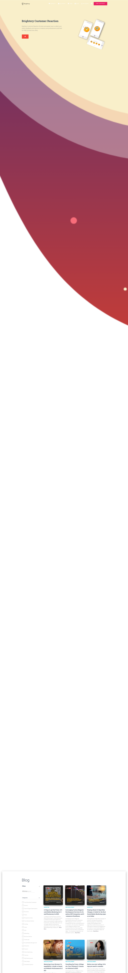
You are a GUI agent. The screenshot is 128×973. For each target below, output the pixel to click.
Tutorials (26, 955)
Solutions (61, 3)
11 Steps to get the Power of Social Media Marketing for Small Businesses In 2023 (53, 912)
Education (26, 945)
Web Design (27, 961)
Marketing (26, 933)
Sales (25, 927)
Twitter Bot (26, 939)
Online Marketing (28, 952)
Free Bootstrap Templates (30, 902)
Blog (77, 3)
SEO (25, 930)
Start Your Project (100, 3)
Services (52, 3)
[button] (31, 897)
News (25, 914)
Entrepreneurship (28, 918)
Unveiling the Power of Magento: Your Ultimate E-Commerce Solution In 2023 (74, 966)
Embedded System (28, 964)
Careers (26, 949)
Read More (77, 932)
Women (26, 905)
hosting (26, 924)
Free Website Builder (29, 921)
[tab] (31, 897)
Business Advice (28, 936)
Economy (26, 911)
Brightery (27, 4)
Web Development (28, 958)
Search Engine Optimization (30, 908)
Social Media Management (30, 942)
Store (70, 3)
